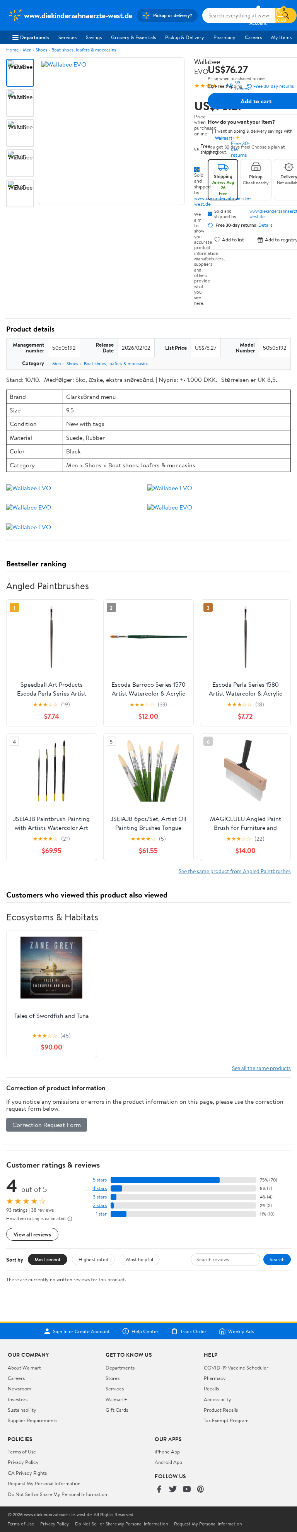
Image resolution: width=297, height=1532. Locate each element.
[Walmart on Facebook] (159, 1489)
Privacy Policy (23, 1461)
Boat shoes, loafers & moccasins (83, 49)
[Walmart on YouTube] (187, 1489)
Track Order (193, 1331)
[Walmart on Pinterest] (200, 1489)
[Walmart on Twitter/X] (173, 1489)
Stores (112, 1378)
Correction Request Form (46, 1124)
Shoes (41, 49)
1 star (101, 1214)
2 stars (100, 1205)
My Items (281, 37)
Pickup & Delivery (184, 37)
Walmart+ (116, 1399)
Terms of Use (22, 1451)
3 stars (100, 1197)
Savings (94, 37)
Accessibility (217, 1399)
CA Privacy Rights (27, 1472)
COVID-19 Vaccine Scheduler (236, 1367)
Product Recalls (221, 1409)
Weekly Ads (241, 1331)
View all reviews (32, 1234)
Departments (34, 37)
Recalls (211, 1388)
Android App (168, 1461)
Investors (17, 1399)
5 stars (100, 1180)
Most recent (47, 1259)
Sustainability (22, 1409)
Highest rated (93, 1259)
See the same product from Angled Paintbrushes (235, 871)
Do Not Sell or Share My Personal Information (57, 1494)
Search (277, 1259)
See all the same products (261, 1068)
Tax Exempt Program (226, 1420)
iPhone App (167, 1451)
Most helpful (139, 1259)
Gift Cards (117, 1409)
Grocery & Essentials (133, 37)
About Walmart (24, 1367)
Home (12, 49)
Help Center (145, 1331)
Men (27, 49)
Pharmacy (224, 37)
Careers (253, 37)
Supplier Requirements (32, 1420)
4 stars (99, 1188)
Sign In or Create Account (81, 1331)
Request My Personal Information (44, 1483)
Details (265, 225)
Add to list (233, 239)
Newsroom (19, 1388)
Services (67, 37)
